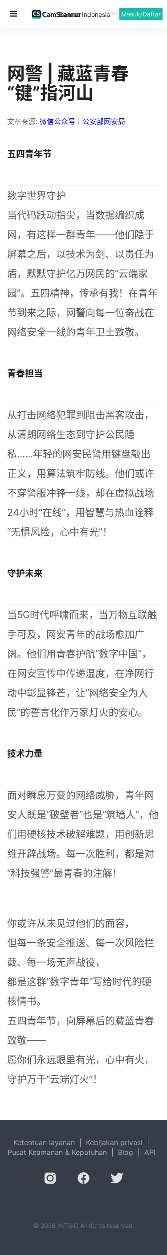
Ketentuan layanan (44, 1142)
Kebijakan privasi (114, 1142)
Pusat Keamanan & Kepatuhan (57, 1152)
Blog (125, 1152)
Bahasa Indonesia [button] (84, 14)
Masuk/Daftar (141, 14)
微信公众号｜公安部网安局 (82, 121)
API (149, 1152)
